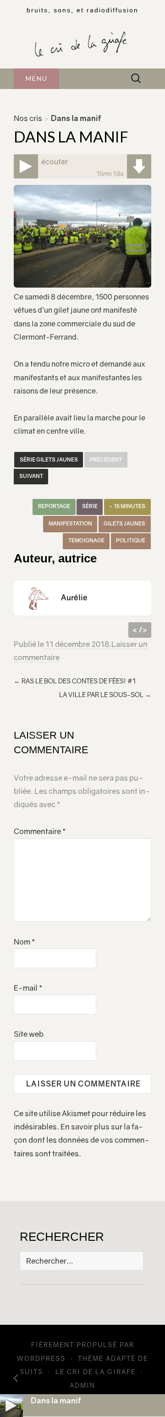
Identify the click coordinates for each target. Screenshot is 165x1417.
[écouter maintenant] (26, 166)
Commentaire (40, 831)
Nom (24, 941)
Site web (29, 1034)
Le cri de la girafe (95, 1371)
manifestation (70, 523)
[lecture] (11, 1405)
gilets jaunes (124, 523)
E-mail (28, 987)
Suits (31, 1371)
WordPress (41, 1358)
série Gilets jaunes (49, 460)
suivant (31, 476)
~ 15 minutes (127, 506)
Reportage (54, 506)
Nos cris (28, 118)
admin (82, 1385)
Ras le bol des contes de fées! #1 (75, 681)
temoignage (86, 540)
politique (130, 540)
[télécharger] (139, 166)
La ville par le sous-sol (105, 694)
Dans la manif (56, 1400)
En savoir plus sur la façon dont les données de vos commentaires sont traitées (81, 1140)
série (90, 506)
